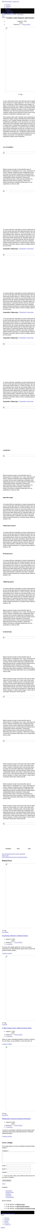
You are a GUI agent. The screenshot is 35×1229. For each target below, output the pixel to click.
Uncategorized (10, 1197)
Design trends (9, 1192)
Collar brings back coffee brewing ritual (16, 1028)
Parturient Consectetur (26, 248)
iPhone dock (21, 1204)
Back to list (5, 855)
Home (4, 12)
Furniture (8, 848)
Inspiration (5, 1115)
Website (4, 1172)
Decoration (10, 12)
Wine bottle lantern (23, 1206)
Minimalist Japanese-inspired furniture (16, 1119)
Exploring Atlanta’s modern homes (15, 936)
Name (4, 1165)
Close (3, 1183)
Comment (5, 1151)
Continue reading (7, 953)
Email (4, 1169)
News (18, 848)
